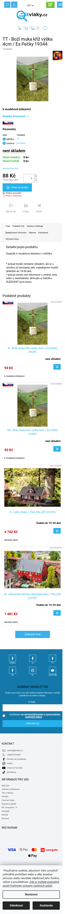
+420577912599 (13, 755)
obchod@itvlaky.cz (15, 750)
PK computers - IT (9, 807)
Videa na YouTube (14, 768)
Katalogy (5, 811)
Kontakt (5, 796)
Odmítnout (16, 905)
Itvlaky (12, 658)
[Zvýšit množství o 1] (36, 176)
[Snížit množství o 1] (36, 180)
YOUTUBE (52, 670)
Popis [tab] (8, 226)
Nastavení (31, 894)
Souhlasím (46, 905)
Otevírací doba (8, 800)
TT (17, 139)
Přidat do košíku (19, 187)
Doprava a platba (9, 804)
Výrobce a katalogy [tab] (35, 226)
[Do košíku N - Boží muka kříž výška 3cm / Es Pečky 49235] (57, 367)
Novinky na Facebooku (16, 759)
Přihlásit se (32, 723)
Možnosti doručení (11, 168)
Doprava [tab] (32, 233)
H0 (12, 670)
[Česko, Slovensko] (32, 324)
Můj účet (5, 786)
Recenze (5, 818)
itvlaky (9, 763)
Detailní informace (14, 116)
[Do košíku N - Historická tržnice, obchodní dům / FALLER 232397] (57, 613)
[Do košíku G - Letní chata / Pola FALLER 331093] (57, 531)
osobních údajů (33, 716)
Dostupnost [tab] (43, 233)
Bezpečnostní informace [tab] (16, 233)
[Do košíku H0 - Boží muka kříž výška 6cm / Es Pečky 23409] (57, 449)
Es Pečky (20, 143)
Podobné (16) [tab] (18, 226)
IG (32, 670)
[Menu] (59, 4)
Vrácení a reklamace (11, 789)
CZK (29, 5)
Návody (5, 815)
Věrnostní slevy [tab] (12, 239)
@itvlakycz (11, 772)
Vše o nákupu (7, 793)
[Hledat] (6, 4)
